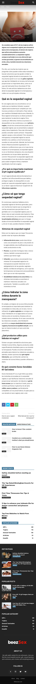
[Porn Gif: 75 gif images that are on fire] (6, 597)
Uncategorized (5, 477)
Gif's (14, 588)
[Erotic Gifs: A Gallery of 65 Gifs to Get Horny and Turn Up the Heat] (6, 588)
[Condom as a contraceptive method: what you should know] (6, 440)
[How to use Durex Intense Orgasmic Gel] (6, 449)
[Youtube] (25, 672)
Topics (7, 7)
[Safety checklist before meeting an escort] (6, 555)
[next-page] (6, 456)
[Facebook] (4, 405)
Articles (4, 487)
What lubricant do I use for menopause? (26, 417)
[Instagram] (15, 671)
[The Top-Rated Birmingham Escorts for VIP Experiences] (6, 564)
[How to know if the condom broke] (6, 431)
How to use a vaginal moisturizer (8, 417)
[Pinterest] (12, 405)
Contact (23, 678)
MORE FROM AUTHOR (24, 424)
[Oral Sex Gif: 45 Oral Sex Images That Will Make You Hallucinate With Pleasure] (6, 605)
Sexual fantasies (6, 497)
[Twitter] (8, 405)
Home (2, 7)
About (13, 678)
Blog (17, 678)
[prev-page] (3, 456)
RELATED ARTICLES (9, 424)
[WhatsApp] (16, 405)
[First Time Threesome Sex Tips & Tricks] (6, 573)
